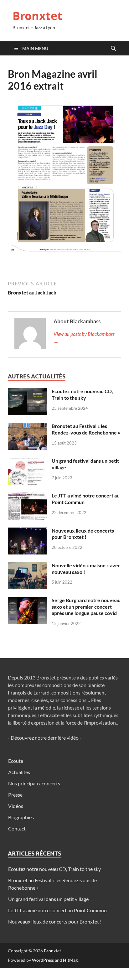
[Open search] (113, 48)
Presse (15, 795)
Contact (17, 828)
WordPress (43, 960)
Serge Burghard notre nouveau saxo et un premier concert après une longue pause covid (86, 606)
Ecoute (15, 761)
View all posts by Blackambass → (84, 337)
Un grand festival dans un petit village (48, 899)
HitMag (70, 960)
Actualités (19, 772)
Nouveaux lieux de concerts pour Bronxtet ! (83, 534)
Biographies (21, 817)
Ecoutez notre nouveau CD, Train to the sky (82, 394)
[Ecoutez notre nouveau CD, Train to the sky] (27, 392)
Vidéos (15, 806)
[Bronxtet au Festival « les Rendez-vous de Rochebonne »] (27, 426)
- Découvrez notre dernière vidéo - (44, 738)
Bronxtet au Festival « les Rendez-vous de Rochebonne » (86, 429)
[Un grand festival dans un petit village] (27, 461)
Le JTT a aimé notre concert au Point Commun (57, 910)
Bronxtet (37, 15)
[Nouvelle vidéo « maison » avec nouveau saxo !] (27, 566)
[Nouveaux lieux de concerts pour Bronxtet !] (27, 531)
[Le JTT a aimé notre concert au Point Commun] (27, 496)
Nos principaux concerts (34, 783)
